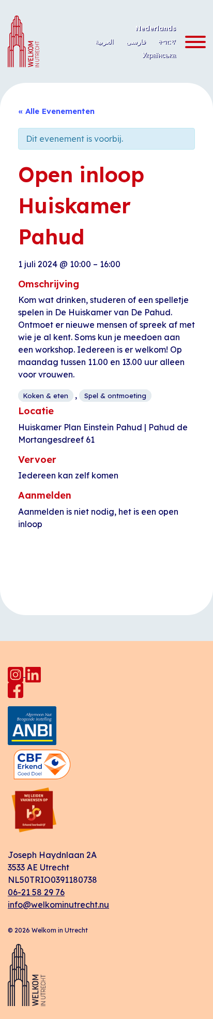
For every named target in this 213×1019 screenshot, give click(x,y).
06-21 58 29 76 (36, 892)
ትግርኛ (167, 41)
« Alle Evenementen (56, 111)
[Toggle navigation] (192, 42)
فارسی (136, 41)
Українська (159, 55)
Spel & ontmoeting (115, 395)
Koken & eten (45, 395)
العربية (104, 41)
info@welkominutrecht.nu (58, 904)
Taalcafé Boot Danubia (156, 570)
